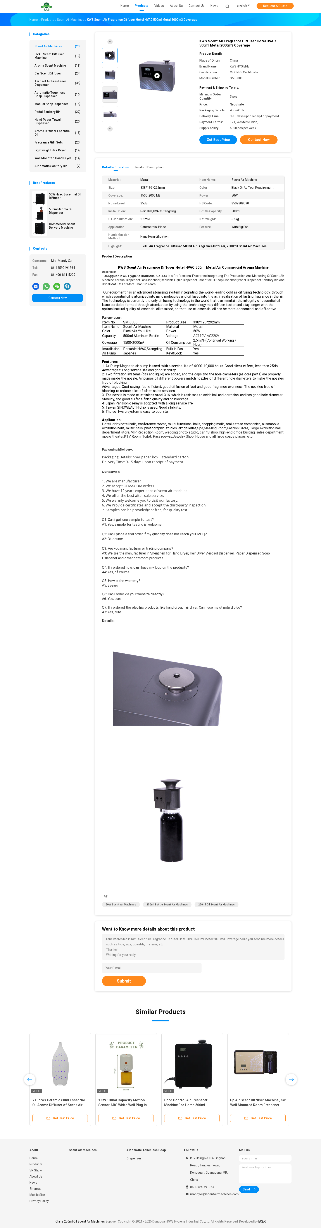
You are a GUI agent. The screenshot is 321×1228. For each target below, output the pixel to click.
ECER (262, 1221)
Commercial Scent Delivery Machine (62, 225)
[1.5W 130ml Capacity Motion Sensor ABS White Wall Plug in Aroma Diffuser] (126, 1063)
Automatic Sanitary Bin (58, 166)
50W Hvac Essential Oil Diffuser (65, 196)
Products (36, 1164)
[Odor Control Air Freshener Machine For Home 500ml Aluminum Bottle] (192, 1063)
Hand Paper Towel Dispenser (58, 121)
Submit (124, 981)
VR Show (35, 1170)
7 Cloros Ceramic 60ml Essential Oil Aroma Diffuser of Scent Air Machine (58, 1105)
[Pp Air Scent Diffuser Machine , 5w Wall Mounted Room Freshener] (258, 1063)
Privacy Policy (39, 1201)
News (33, 1182)
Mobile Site (37, 1195)
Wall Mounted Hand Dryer (58, 158)
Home (33, 1158)
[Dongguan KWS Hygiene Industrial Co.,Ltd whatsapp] (46, 286)
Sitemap (35, 1188)
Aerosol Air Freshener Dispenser (58, 82)
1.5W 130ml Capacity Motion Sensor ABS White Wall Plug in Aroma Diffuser (122, 1105)
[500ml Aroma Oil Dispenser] (39, 213)
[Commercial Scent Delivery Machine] (39, 228)
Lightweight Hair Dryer (58, 150)
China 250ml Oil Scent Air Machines (80, 1221)
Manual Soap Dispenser (58, 104)
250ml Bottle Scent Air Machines (167, 904)
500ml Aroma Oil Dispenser (60, 210)
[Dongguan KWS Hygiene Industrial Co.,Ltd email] (35, 286)
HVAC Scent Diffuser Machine (58, 55)
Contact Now (57, 298)
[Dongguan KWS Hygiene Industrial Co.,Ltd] (46, 6)
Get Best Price (218, 140)
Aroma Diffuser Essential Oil (58, 132)
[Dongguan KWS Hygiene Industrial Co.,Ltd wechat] (56, 286)
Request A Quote (275, 6)
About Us (35, 1176)
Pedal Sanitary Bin (58, 112)
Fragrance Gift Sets (58, 142)
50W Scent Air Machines (121, 904)
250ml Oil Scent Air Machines (216, 904)
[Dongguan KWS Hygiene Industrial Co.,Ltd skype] (67, 286)
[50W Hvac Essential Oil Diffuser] (39, 198)
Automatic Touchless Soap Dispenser (58, 94)
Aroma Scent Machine (58, 65)
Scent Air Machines (58, 46)
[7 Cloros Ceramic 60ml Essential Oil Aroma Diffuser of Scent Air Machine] (60, 1063)
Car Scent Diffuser (58, 73)
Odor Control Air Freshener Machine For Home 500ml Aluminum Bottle (185, 1105)
